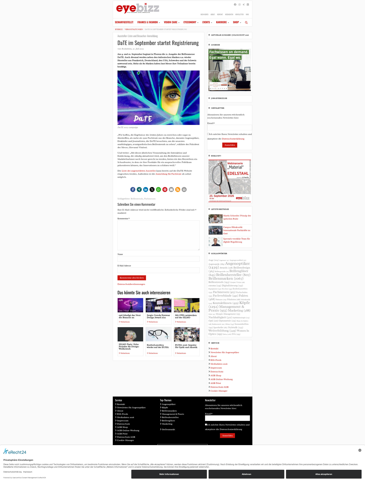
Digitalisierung (232, 285)
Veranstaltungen (134, 29)
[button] (132, 189)
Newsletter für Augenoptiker (224, 352)
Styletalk (235, 327)
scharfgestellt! (124, 22)
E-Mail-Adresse (124, 266)
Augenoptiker (229, 265)
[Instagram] (240, 4)
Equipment (215, 289)
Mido (211, 314)
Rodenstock (218, 324)
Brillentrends (137, 198)
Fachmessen (150, 198)
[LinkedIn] (248, 4)
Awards (226, 267)
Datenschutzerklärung (233, 138)
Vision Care (170, 22)
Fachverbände (225, 295)
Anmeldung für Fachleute (169, 173)
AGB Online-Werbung (221, 379)
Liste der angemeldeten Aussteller (139, 170)
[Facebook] (235, 4)
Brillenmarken (226, 278)
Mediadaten (229, 14)
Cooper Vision (237, 282)
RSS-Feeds (215, 360)
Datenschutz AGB (219, 387)
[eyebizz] (137, 9)
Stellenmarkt (168, 429)
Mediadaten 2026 (218, 363)
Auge (213, 260)
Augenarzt (224, 260)
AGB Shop (215, 375)
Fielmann (221, 300)
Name (120, 254)
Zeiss (227, 334)
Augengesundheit (238, 260)
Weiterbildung (222, 330)
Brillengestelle (222, 271)
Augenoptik (216, 264)
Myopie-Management (228, 314)
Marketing (239, 310)
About (213, 14)
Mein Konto (204, 14)
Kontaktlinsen (226, 303)
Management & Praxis (226, 308)
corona (214, 285)
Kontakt (220, 14)
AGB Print (215, 383)
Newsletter (239, 14)
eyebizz (119, 29)
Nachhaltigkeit (220, 317)
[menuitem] (124, 22)
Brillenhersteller (233, 274)
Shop (236, 22)
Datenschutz (216, 371)
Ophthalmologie (241, 317)
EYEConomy (189, 22)
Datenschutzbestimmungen (131, 284)
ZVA (236, 334)
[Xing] (244, 4)
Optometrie (227, 320)
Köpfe (165, 407)
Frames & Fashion (147, 22)
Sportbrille (220, 327)
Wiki (247, 14)
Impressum (216, 367)
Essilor (227, 289)
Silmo (229, 324)
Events (206, 22)
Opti (213, 320)
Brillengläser (168, 420)
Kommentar (123, 218)
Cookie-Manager (218, 390)
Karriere (221, 22)
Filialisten (234, 299)
